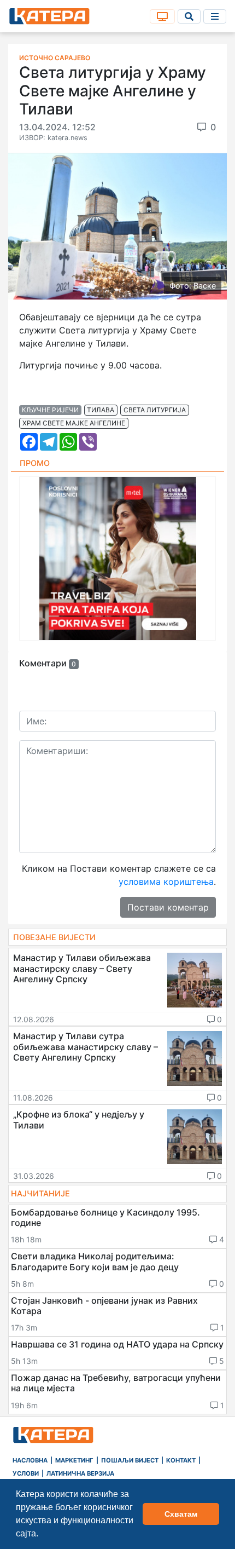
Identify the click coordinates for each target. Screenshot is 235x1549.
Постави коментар (168, 907)
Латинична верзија (80, 1473)
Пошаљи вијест (129, 1460)
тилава (100, 410)
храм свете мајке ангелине (73, 423)
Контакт (181, 1460)
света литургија (155, 410)
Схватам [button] (180, 1514)
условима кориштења (166, 881)
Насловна (30, 1460)
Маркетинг (74, 1460)
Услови (26, 1473)
